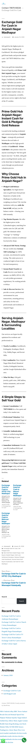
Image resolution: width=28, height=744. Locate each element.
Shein (15, 721)
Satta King (8, 724)
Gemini (25, 721)
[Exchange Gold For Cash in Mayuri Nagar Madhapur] (19, 496)
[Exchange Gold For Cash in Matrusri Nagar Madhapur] (7, 524)
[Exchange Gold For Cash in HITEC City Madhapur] (7, 495)
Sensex (21, 727)
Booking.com (17, 724)
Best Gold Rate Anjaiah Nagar (12, 553)
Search (4, 597)
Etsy (6, 721)
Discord (7, 715)
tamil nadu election (6, 742)
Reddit (2, 724)
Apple (20, 721)
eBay (12, 711)
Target (19, 718)
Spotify (14, 718)
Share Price (17, 730)
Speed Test (20, 715)
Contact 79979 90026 (11, 8)
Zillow (11, 721)
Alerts (11, 730)
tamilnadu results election (9, 736)
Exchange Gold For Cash (11, 548)
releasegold (7, 37)
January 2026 (8, 675)
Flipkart (2, 718)
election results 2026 (19, 739)
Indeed (24, 718)
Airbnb (2, 721)
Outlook (7, 711)
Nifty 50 (8, 727)
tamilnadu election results (18, 733)
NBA (2, 711)
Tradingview (4, 730)
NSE (13, 727)
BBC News (18, 711)
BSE (16, 727)
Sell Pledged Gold (9, 694)
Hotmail (13, 715)
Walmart (9, 718)
